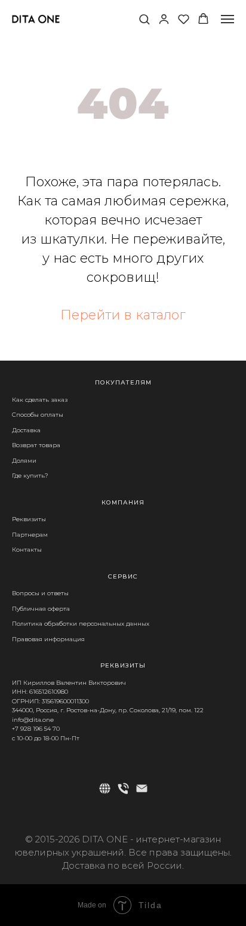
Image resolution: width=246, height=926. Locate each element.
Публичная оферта (41, 609)
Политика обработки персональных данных (80, 623)
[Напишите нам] (141, 788)
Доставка (26, 430)
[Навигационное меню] (227, 19)
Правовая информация (48, 639)
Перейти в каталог (123, 315)
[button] (144, 18)
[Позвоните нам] (123, 788)
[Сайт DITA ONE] (104, 788)
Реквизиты (29, 519)
